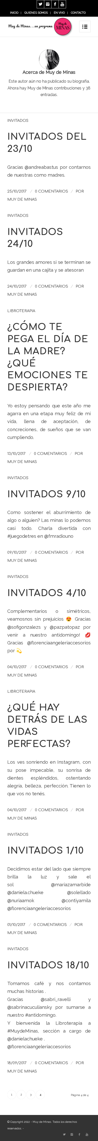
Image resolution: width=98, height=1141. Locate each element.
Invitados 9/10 (46, 494)
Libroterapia (21, 311)
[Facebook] (55, 4)
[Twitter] (40, 4)
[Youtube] (62, 4)
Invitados (17, 121)
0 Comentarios (51, 191)
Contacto (78, 12)
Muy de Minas (22, 199)
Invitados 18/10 (48, 965)
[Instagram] (47, 4)
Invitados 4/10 (46, 593)
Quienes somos (36, 12)
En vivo (59, 12)
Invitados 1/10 (45, 851)
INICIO (14, 12)
